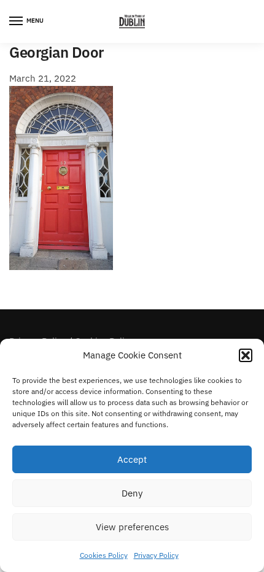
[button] (245, 355)
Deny (132, 493)
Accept (132, 459)
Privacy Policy (156, 555)
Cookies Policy (104, 555)
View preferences (132, 527)
